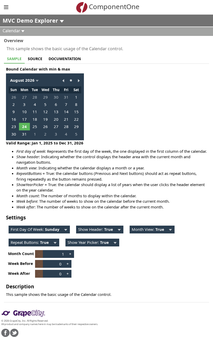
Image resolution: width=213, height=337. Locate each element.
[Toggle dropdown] (66, 229)
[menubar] (39, 229)
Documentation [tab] (65, 58)
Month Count (21, 253)
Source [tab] (35, 58)
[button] (24, 80)
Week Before (20, 263)
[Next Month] (79, 80)
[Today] (71, 80)
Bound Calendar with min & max (38, 69)
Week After (19, 273)
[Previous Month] (63, 80)
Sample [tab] (14, 58)
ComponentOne (114, 6)
